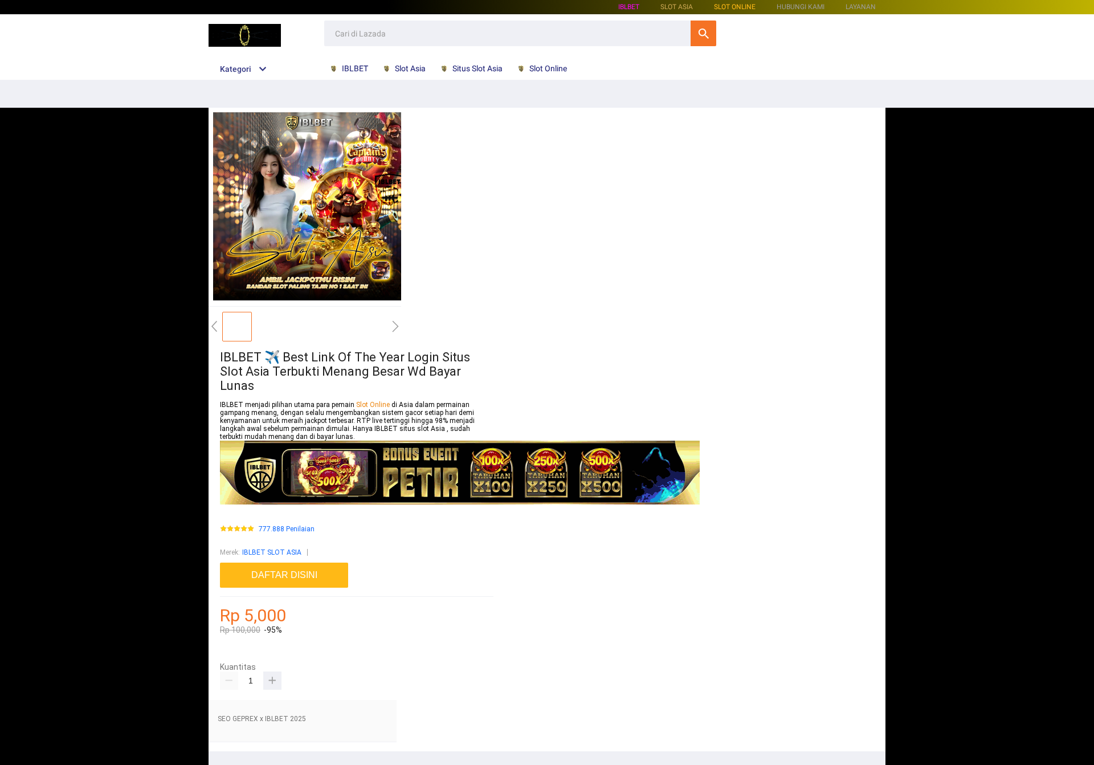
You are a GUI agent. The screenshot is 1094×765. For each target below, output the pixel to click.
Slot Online (735, 7)
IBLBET (628, 7)
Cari (703, 33)
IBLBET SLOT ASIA (271, 552)
